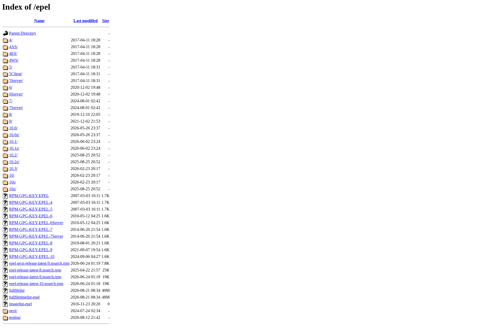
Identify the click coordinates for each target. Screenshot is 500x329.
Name (39, 20)
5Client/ (15, 74)
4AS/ (13, 47)
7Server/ (16, 107)
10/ (11, 175)
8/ (10, 114)
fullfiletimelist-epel (24, 297)
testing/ (15, 317)
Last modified (85, 20)
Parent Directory (22, 33)
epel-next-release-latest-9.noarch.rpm (39, 263)
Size (105, 20)
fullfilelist (16, 290)
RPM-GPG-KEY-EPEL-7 (30, 229)
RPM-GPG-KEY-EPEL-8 (30, 243)
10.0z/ (14, 134)
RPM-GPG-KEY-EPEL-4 (30, 202)
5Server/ (16, 80)
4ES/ (13, 53)
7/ (10, 101)
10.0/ (13, 128)
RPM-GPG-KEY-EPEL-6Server (36, 222)
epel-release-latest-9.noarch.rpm (35, 277)
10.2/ (13, 155)
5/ (10, 67)
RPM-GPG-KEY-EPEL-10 (31, 256)
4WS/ (13, 60)
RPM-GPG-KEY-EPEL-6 (30, 216)
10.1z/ (14, 148)
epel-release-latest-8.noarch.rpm (35, 270)
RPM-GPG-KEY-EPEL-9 (30, 250)
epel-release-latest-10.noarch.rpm (36, 283)
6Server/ (16, 94)
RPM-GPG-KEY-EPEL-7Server (36, 236)
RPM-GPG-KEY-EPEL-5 (30, 209)
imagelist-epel (20, 304)
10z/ (12, 189)
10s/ (12, 182)
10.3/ (13, 168)
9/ (10, 121)
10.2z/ (14, 162)
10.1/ (13, 141)
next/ (13, 310)
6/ (10, 87)
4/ (10, 40)
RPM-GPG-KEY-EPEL (29, 195)
